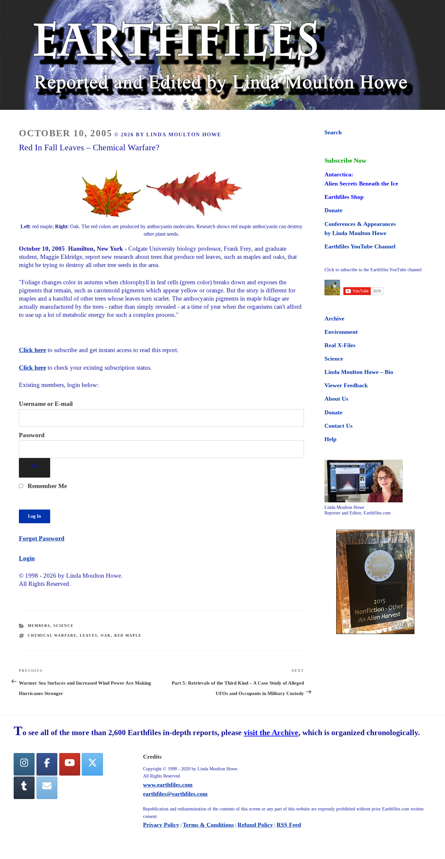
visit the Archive (271, 732)
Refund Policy (255, 825)
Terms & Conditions (208, 825)
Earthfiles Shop (344, 197)
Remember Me (46, 485)
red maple (127, 635)
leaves (88, 635)
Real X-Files (339, 345)
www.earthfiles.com (168, 784)
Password (32, 435)
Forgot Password (42, 538)
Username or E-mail (46, 403)
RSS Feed (289, 825)
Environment (341, 332)
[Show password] (34, 468)
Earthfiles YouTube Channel (359, 246)
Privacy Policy (161, 825)
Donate (333, 210)
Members (39, 626)
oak (106, 635)
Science (63, 626)
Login (27, 558)
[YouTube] (69, 764)
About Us (336, 398)
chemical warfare (52, 635)
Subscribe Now (345, 160)
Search (333, 132)
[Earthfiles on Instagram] (24, 764)
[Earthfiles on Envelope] (46, 788)
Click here (32, 350)
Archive (334, 318)
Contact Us (338, 425)
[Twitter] (92, 764)
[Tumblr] (24, 788)
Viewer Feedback (346, 385)
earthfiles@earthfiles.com (175, 794)
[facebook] (46, 764)
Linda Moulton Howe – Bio (358, 372)
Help (330, 439)
